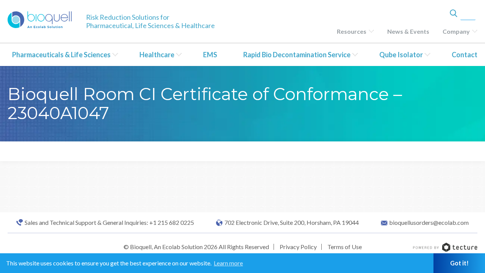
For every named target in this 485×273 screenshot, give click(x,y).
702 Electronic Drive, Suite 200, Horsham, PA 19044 (291, 222)
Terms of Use (344, 246)
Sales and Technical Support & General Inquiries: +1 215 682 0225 (109, 222)
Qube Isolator (401, 54)
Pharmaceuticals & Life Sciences (61, 54)
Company (456, 31)
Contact (464, 54)
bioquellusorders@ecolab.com (429, 222)
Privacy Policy (298, 246)
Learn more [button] (228, 263)
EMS (210, 54)
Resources (351, 31)
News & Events (408, 31)
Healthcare (156, 54)
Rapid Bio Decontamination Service (296, 54)
